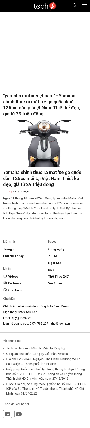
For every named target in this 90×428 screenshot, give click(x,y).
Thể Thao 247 (58, 276)
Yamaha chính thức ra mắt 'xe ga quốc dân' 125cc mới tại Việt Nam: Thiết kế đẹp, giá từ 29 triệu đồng (42, 178)
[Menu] (84, 6)
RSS (51, 270)
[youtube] (18, 414)
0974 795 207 (39, 323)
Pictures (14, 283)
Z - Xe (52, 256)
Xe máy (7, 191)
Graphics (15, 290)
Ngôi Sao (55, 263)
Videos (13, 276)
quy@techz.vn (21, 318)
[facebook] (7, 414)
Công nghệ (56, 249)
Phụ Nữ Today (13, 256)
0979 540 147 (27, 312)
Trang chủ (10, 249)
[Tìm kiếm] (72, 6)
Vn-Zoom (55, 283)
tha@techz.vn (60, 323)
